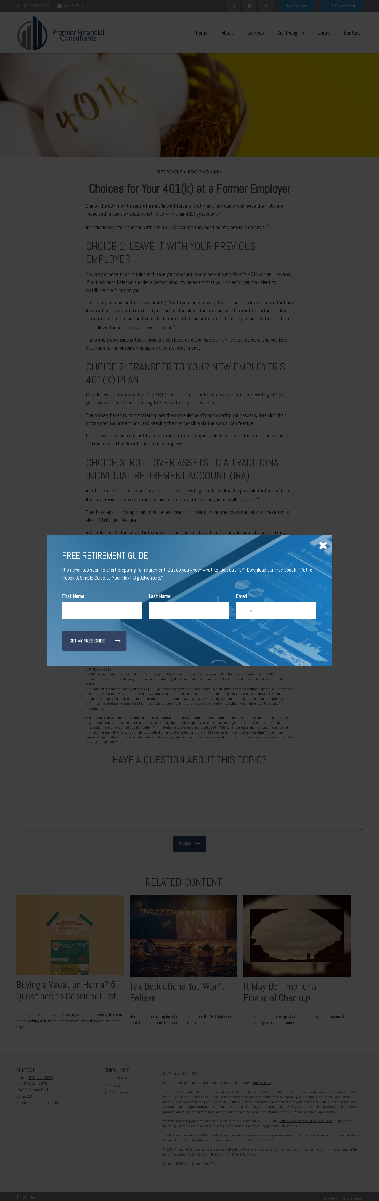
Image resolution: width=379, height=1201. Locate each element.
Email (241, 596)
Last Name (160, 596)
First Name (73, 596)
